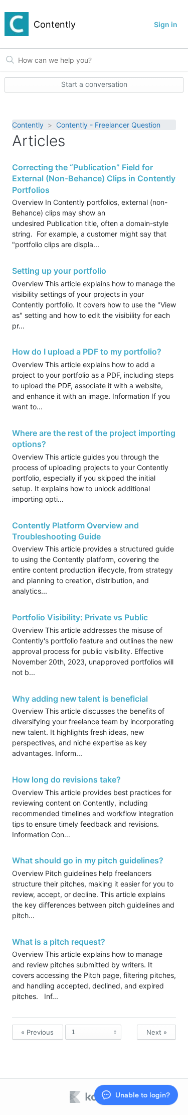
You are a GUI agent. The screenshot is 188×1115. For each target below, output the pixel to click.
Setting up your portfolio (59, 271)
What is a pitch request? (58, 942)
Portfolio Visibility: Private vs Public (80, 617)
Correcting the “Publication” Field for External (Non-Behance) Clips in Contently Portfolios (93, 178)
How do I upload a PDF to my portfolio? (86, 352)
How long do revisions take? (66, 779)
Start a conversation (94, 84)
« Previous (37, 1032)
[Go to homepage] (17, 24)
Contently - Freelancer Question (108, 125)
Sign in (165, 24)
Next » (156, 1032)
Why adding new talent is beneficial (80, 699)
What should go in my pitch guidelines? (87, 860)
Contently (28, 125)
